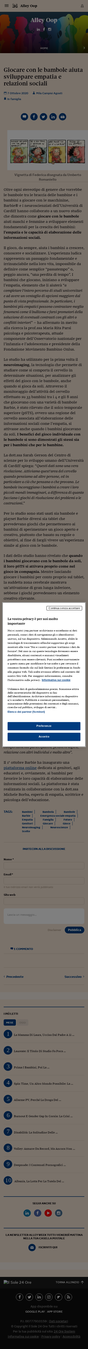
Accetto (44, 736)
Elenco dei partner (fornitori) (26, 711)
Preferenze (44, 725)
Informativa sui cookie (56, 680)
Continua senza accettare (64, 608)
